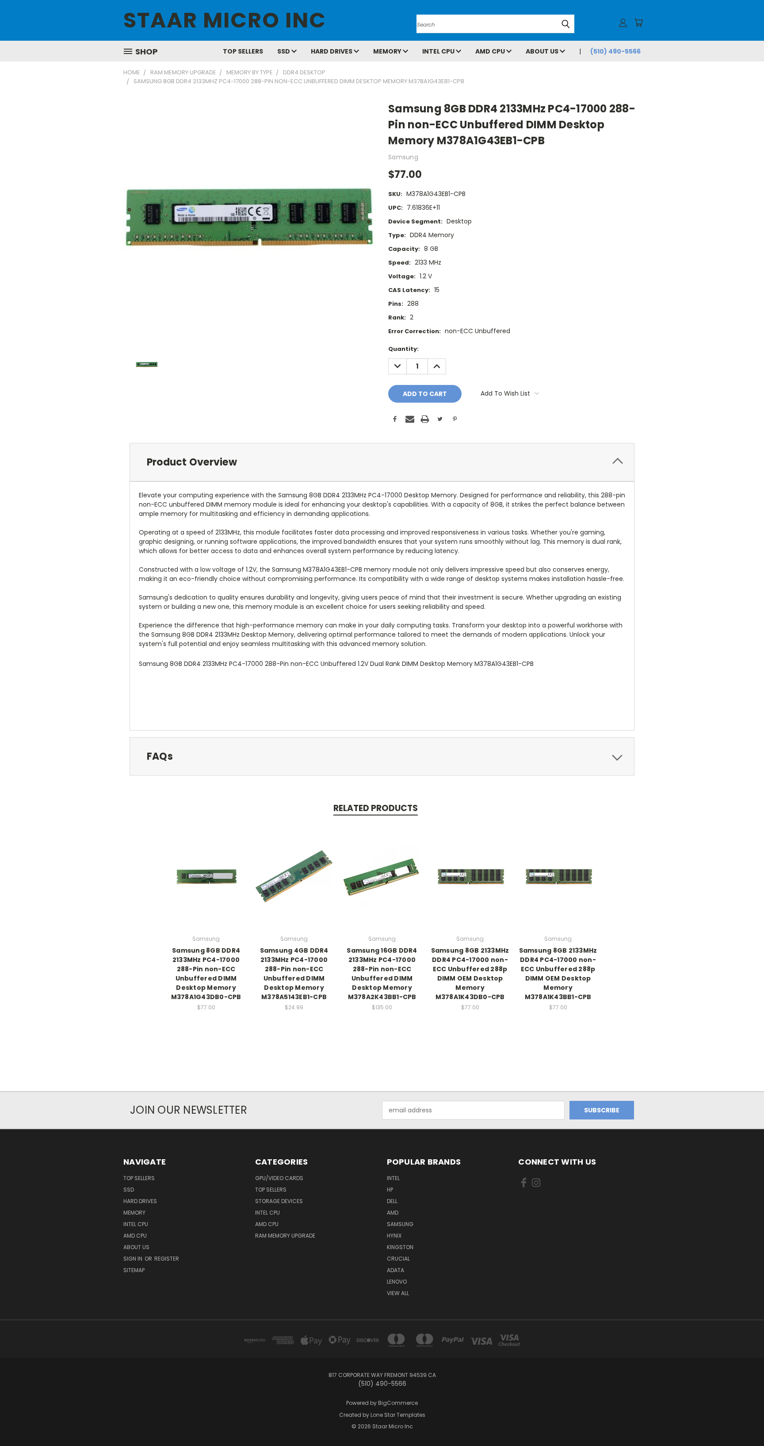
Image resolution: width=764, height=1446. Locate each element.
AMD (392, 1212)
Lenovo (397, 1281)
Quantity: (403, 349)
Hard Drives (332, 51)
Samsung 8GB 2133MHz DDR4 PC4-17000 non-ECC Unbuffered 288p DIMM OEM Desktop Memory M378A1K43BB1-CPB (558, 973)
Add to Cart (206, 883)
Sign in (133, 1258)
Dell (392, 1201)
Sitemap (134, 1270)
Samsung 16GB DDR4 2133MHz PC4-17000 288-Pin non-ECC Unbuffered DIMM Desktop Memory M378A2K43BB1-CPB (382, 973)
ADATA (395, 1270)
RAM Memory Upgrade (285, 1235)
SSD (284, 51)
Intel (393, 1178)
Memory (388, 51)
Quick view (206, 866)
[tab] (382, 462)
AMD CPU (490, 51)
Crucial (398, 1258)
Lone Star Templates (398, 1415)
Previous (741, 1418)
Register (166, 1258)
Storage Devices (279, 1201)
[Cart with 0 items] (638, 22)
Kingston (400, 1247)
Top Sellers (243, 51)
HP (390, 1189)
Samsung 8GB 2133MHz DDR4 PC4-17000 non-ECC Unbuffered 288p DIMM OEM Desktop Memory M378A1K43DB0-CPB (470, 973)
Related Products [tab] (375, 808)
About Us (543, 51)
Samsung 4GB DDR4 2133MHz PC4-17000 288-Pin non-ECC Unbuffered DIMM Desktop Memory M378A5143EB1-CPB (294, 973)
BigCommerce (398, 1403)
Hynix (394, 1235)
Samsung (400, 1224)
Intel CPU (439, 51)
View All (398, 1293)
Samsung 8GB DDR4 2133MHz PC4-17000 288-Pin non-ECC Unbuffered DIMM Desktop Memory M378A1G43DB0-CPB (206, 973)
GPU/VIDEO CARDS (279, 1178)
